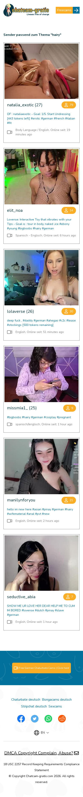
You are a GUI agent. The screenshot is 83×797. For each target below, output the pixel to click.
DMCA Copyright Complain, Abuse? (38, 753)
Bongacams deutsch (57, 699)
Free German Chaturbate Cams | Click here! (44, 668)
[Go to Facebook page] (21, 719)
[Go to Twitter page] (35, 719)
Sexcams (55, 706)
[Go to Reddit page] (62, 719)
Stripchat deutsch (34, 706)
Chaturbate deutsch (25, 699)
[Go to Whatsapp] (48, 719)
